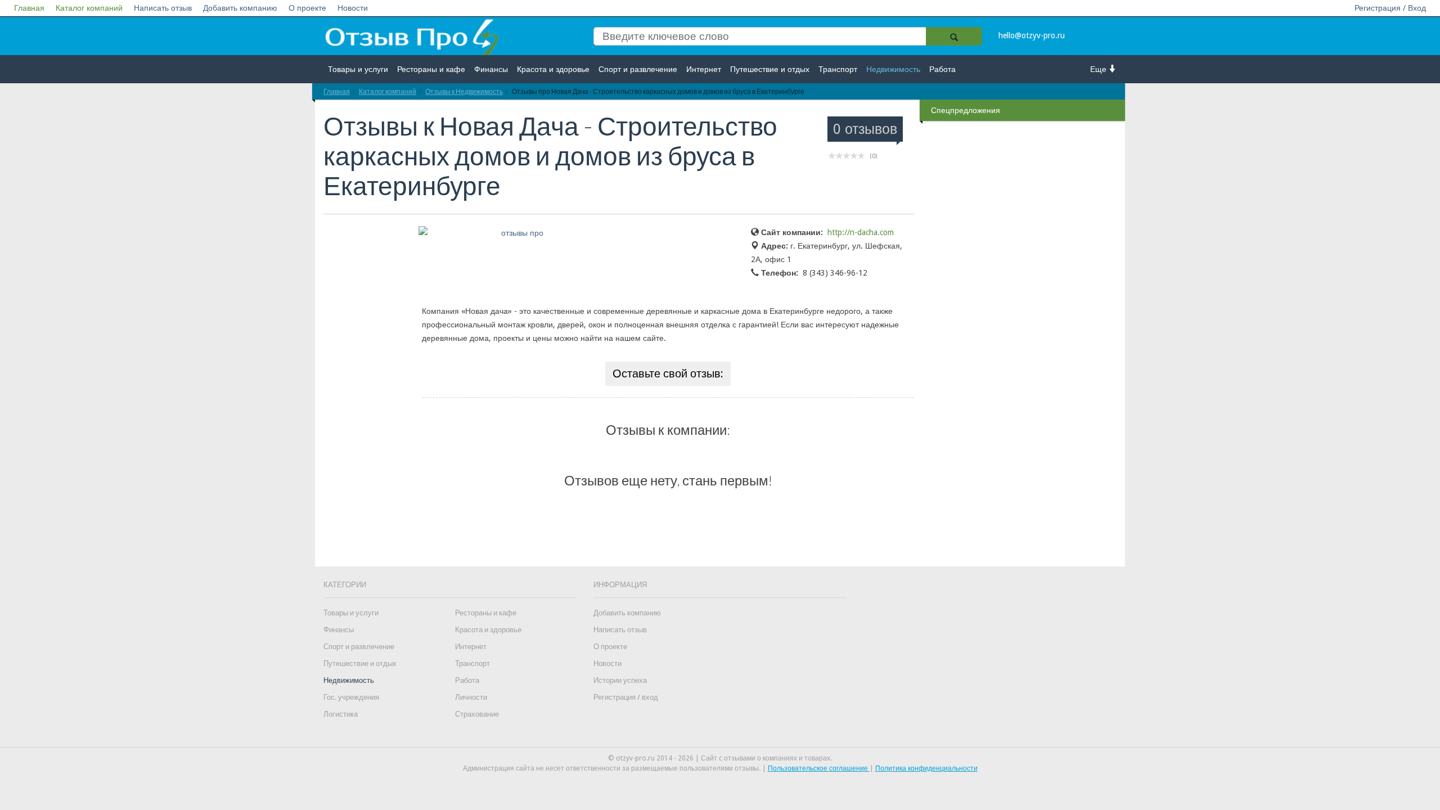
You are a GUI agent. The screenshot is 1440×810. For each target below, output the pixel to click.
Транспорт (837, 69)
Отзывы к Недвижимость (464, 91)
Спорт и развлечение (637, 69)
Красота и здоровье (553, 69)
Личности (471, 697)
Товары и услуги (358, 69)
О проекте (307, 7)
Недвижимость (893, 69)
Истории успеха (620, 680)
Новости (353, 7)
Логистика (340, 714)
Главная (29, 7)
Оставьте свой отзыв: (668, 373)
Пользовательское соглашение (819, 768)
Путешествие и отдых (769, 69)
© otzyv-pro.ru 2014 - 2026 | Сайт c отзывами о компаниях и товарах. (720, 758)
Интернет (703, 69)
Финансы (491, 69)
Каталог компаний (89, 7)
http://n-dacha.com (860, 232)
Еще (1099, 69)
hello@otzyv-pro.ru (1031, 35)
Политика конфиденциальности (926, 768)
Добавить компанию (240, 7)
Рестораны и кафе (431, 69)
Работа (942, 69)
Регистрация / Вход (1390, 7)
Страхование (477, 714)
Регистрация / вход (625, 697)
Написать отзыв (163, 7)
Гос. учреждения (351, 697)
